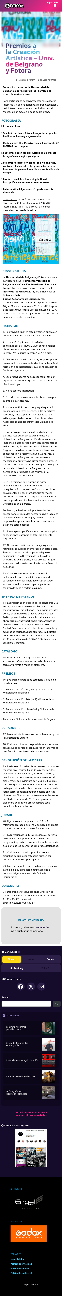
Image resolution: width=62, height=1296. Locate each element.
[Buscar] (57, 1004)
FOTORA (32, 80)
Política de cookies (20, 1268)
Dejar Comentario (48, 80)
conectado (42, 927)
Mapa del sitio (18, 1259)
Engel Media (30, 1284)
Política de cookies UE (21, 1273)
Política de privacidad (21, 1263)
